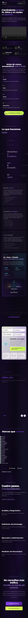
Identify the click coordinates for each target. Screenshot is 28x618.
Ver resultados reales (9, 499)
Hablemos (21, 3)
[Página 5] (6, 415)
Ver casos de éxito (14, 608)
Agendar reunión (14, 603)
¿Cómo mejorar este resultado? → (16, 349)
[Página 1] (2, 415)
